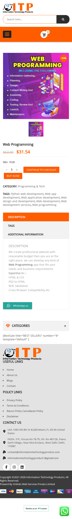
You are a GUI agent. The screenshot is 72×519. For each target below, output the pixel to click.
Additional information (25, 234)
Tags (11, 225)
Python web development (27, 194)
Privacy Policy (14, 400)
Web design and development (35, 199)
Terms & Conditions (18, 405)
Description (16, 217)
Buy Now (13, 176)
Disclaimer (12, 416)
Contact (11, 386)
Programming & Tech (31, 186)
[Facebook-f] (6, 467)
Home (10, 369)
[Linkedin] (22, 467)
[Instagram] (14, 467)
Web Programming (21, 264)
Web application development (40, 197)
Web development (48, 201)
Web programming (44, 205)
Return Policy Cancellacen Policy (25, 411)
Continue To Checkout (41, 170)
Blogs (10, 380)
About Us (12, 375)
